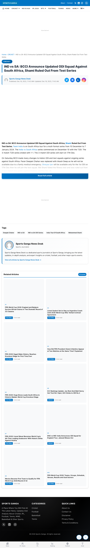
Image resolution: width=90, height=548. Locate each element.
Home (4, 54)
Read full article (45, 176)
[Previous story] (79, 537)
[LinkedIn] (79, 3)
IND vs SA (21, 233)
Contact (70, 3)
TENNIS (61, 8)
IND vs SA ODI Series (35, 233)
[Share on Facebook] (72, 80)
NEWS (68, 8)
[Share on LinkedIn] (78, 80)
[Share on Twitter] (67, 80)
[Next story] (85, 537)
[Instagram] (82, 3)
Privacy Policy (68, 519)
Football (35, 512)
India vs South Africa (28, 149)
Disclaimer (66, 515)
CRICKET (11, 54)
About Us (66, 508)
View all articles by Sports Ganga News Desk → (23, 260)
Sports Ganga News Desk (20, 79)
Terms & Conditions (70, 523)
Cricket (35, 508)
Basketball (36, 515)
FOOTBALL (52, 8)
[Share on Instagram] (84, 80)
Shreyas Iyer (47, 164)
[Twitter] (75, 3)
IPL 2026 (35, 8)
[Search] (86, 3)
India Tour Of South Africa (56, 233)
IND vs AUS (26, 8)
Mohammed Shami (75, 233)
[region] (45, 30)
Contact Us (66, 512)
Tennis (34, 519)
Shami (68, 143)
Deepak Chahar (8, 233)
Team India (18, 146)
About (63, 3)
